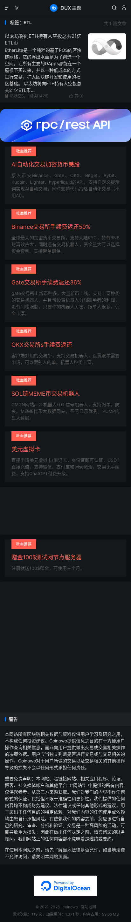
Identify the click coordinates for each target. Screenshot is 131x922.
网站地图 (88, 907)
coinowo (65, 8)
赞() (76, 95)
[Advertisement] (65, 647)
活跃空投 (15, 95)
